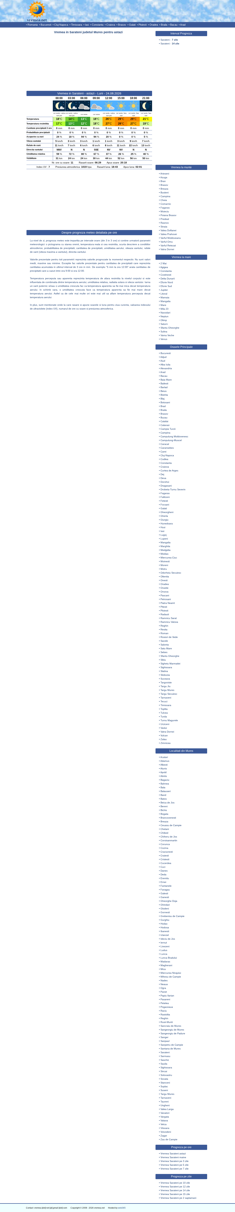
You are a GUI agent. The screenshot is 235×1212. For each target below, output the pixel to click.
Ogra (163, 988)
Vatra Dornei (167, 249)
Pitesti (164, 606)
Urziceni (165, 724)
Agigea (164, 267)
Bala (163, 787)
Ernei (163, 882)
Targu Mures (167, 690)
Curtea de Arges (169, 470)
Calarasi (165, 425)
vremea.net (37, 20)
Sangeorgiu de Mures (172, 1029)
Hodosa (165, 927)
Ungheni (165, 1105)
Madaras (165, 961)
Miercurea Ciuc (169, 557)
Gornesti (165, 912)
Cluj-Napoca (61, 24)
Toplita (164, 709)
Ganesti (165, 897)
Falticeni (165, 497)
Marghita (165, 546)
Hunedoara (167, 523)
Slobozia (165, 675)
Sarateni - (169, 39)
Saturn (164, 324)
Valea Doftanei (168, 230)
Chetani (165, 829)
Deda (163, 874)
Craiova (110, 24)
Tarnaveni (166, 697)
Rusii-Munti (167, 1022)
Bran (163, 181)
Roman (164, 633)
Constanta (97, 24)
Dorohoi (165, 481)
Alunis (163, 768)
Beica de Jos (167, 802)
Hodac (164, 923)
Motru (164, 569)
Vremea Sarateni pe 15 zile (175, 1194)
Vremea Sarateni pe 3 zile (175, 1161)
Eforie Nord (167, 282)
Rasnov (165, 222)
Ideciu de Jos (168, 938)
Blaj (162, 398)
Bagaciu (165, 779)
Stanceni (165, 1082)
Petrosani (166, 599)
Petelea (165, 1003)
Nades (164, 980)
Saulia (164, 1063)
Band (163, 795)
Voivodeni (166, 1131)
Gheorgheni (167, 512)
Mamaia (165, 297)
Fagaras (165, 207)
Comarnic (166, 203)
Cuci (163, 867)
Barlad (164, 387)
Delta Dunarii (168, 278)
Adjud (163, 357)
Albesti (164, 764)
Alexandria (166, 368)
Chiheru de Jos (169, 836)
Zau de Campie (169, 1139)
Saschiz (165, 1060)
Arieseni (164, 173)
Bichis (164, 810)
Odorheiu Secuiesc (171, 572)
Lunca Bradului (169, 957)
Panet (164, 991)
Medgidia (165, 550)
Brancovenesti (168, 817)
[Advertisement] (89, 61)
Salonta (165, 644)
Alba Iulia (165, 364)
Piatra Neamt (168, 603)
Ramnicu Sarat (169, 618)
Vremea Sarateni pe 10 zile (175, 1182)
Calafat (164, 421)
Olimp (164, 320)
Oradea (153, 24)
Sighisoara (166, 667)
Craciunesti (167, 851)
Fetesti (164, 500)
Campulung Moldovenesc (174, 436)
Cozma (164, 848)
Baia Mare (166, 379)
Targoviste (166, 682)
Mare (163, 305)
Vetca (164, 1124)
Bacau (173, 24)
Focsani (165, 504)
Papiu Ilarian (167, 995)
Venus (164, 339)
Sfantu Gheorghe (170, 327)
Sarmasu (165, 1056)
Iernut (164, 942)
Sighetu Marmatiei (170, 663)
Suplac (164, 1086)
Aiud (162, 360)
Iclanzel (165, 935)
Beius (164, 391)
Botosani (165, 402)
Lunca (164, 954)
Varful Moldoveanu (171, 238)
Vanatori (165, 1113)
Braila (164, 24)
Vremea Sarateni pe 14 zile (175, 1190)
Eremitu (165, 878)
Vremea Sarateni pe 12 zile (175, 1186)
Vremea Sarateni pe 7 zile (175, 1168)
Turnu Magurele (169, 720)
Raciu (164, 1010)
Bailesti (164, 383)
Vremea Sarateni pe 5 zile (175, 1164)
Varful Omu (167, 241)
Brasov (122, 24)
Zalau (164, 739)
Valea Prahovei (169, 234)
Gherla (164, 516)
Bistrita (164, 394)
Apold (163, 772)
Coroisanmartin (169, 840)
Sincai (164, 1071)
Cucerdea (166, 863)
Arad (182, 24)
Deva (163, 478)
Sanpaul (165, 1041)
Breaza (164, 188)
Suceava (165, 678)
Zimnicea (165, 743)
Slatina (164, 671)
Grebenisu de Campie (172, 916)
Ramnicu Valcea (169, 622)
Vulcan (164, 735)
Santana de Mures (171, 1048)
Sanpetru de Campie (172, 1044)
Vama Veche (167, 335)
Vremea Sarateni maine (173, 1157)
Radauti (165, 614)
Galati (132, 24)
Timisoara (76, 24)
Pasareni (165, 999)
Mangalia (165, 301)
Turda (164, 716)
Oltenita (165, 576)
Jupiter (164, 290)
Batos (164, 798)
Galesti (164, 893)
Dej (162, 474)
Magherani (166, 965)
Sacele (164, 640)
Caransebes (167, 447)
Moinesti (165, 561)
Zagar (164, 1135)
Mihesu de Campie (171, 976)
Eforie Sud (166, 286)
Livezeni (165, 946)
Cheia (164, 200)
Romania (33, 24)
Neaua (164, 984)
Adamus (164, 761)
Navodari (165, 312)
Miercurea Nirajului (171, 972)
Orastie (164, 587)
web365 (122, 1208)
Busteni (165, 192)
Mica (163, 969)
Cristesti (165, 859)
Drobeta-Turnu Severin (173, 489)
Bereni (164, 806)
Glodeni (165, 908)
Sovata (164, 1078)
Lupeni (164, 538)
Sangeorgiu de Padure (173, 1033)
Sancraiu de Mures (171, 1025)
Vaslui (164, 728)
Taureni (165, 1101)
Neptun (164, 316)
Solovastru (166, 1075)
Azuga (163, 177)
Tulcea (164, 712)
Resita (164, 629)
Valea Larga (167, 1109)
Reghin (164, 625)
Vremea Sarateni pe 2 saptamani (178, 1198)
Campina (165, 196)
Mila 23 (164, 308)
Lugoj (164, 534)
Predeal (165, 219)
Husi (163, 527)
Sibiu (163, 659)
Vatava (164, 1120)
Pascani (165, 595)
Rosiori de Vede (169, 637)
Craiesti (165, 855)
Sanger (164, 1037)
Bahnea (165, 783)
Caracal (165, 444)
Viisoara (165, 1128)
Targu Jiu (165, 686)
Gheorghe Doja (169, 901)
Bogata (164, 814)
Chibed (164, 832)
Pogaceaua (167, 1007)
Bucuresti (46, 24)
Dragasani (166, 485)
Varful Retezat (168, 245)
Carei (163, 451)
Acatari (164, 757)
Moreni (164, 565)
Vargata (165, 1116)
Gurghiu (165, 920)
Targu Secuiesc (169, 693)
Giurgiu (164, 519)
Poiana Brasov (168, 215)
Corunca (165, 844)
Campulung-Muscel (171, 440)
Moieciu (165, 211)
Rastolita (165, 1014)
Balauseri (166, 791)
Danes (164, 870)
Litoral (164, 293)
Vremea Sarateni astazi (173, 1153)
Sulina (164, 331)
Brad (163, 406)
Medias (164, 553)
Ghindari (165, 904)
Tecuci (164, 701)
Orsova (164, 591)
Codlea (164, 459)
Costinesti (166, 274)
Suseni (164, 1090)
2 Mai (164, 263)
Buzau (164, 417)
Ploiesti (142, 24)
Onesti (164, 580)
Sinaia (164, 226)
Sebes (164, 652)
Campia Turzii (168, 429)
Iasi (87, 24)
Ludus (164, 950)
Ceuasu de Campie (171, 825)
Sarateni (165, 1052)
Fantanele (166, 885)
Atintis (163, 776)
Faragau (165, 889)
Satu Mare (166, 648)
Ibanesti (165, 931)
